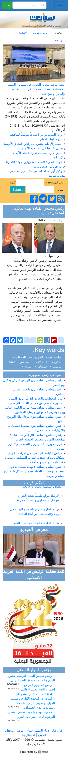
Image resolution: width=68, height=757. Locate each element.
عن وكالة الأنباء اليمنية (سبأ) (44, 730)
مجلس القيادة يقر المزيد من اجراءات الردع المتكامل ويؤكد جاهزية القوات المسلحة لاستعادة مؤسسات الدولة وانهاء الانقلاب (35, 457)
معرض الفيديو (34, 529)
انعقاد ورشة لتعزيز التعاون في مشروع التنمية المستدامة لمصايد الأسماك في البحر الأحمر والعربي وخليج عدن (36, 89)
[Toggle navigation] (59, 5)
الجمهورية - (36, 357)
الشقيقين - (24, 362)
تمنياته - (10, 362)
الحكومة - (56, 362)
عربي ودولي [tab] (41, 32)
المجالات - (41, 362)
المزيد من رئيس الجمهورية (46, 375)
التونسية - (56, 366)
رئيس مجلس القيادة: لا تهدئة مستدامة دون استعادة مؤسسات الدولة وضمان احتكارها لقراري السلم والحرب (34, 471)
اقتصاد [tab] (23, 32)
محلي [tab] (58, 32)
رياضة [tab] (58, 40)
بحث (7, 5)
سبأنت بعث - (54, 357)
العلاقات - (20, 357)
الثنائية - (28, 366)
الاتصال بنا (28, 735)
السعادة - (41, 366)
